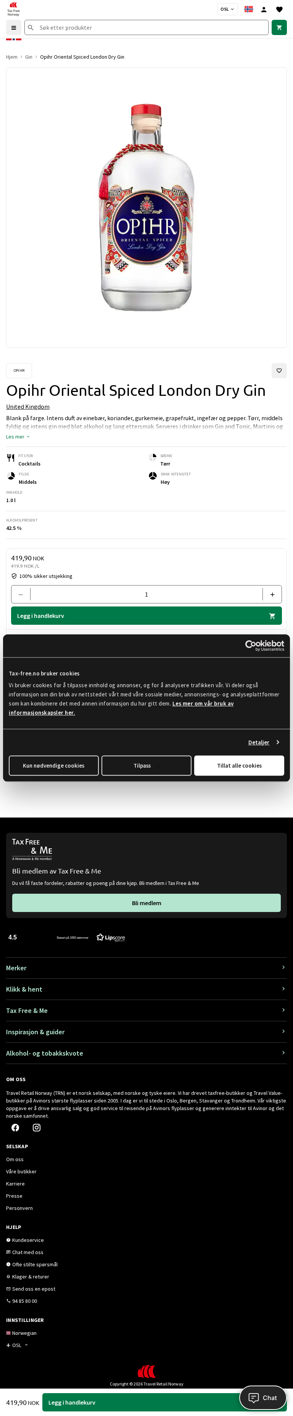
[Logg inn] (264, 9)
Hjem (12, 56)
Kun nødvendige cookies (53, 765)
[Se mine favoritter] (279, 9)
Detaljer (259, 742)
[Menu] (13, 27)
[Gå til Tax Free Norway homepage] (13, 9)
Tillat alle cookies (239, 765)
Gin (28, 56)
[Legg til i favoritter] (279, 370)
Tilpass (142, 765)
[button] (18, 436)
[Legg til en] (269, 594)
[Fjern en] (24, 594)
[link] (279, 27)
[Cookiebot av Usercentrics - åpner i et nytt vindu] (250, 645)
